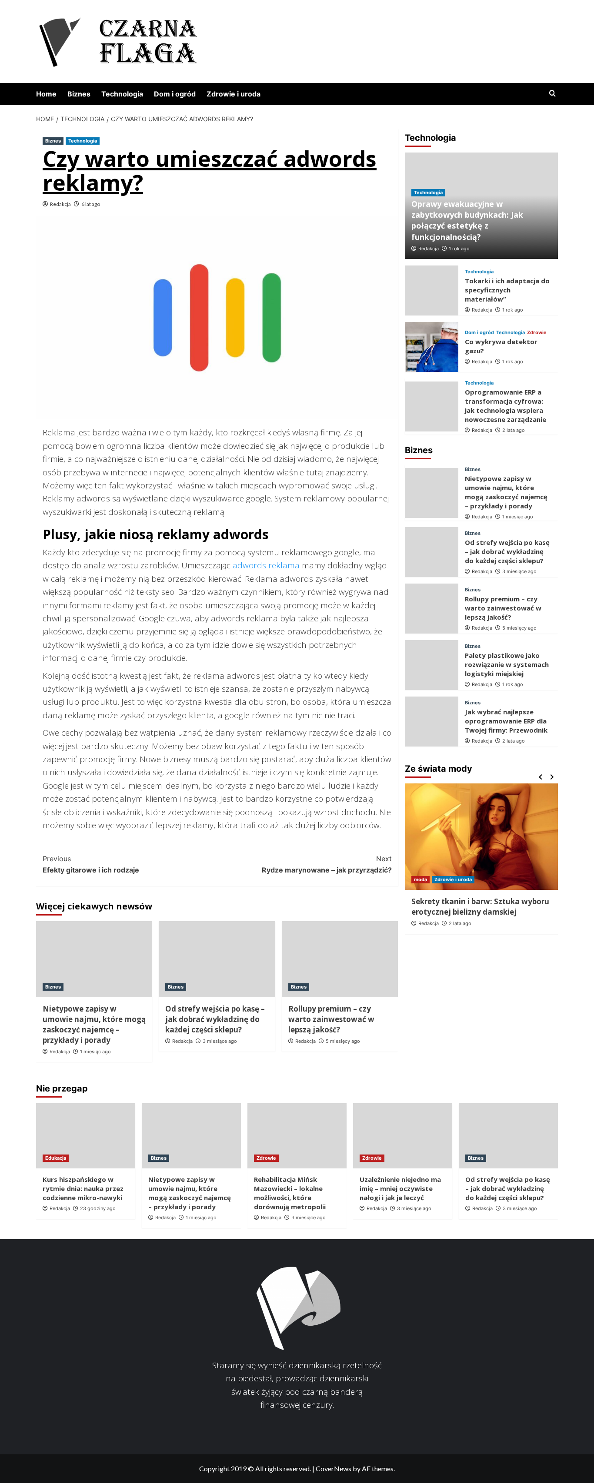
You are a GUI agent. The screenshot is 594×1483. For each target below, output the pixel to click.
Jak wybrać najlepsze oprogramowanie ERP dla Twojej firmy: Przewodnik (506, 720)
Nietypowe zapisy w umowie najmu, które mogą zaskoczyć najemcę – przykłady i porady (94, 1024)
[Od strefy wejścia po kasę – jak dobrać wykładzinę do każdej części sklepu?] (217, 959)
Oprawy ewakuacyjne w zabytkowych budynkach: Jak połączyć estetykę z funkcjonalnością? (467, 220)
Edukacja (55, 1158)
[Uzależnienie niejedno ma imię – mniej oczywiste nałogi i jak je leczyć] (402, 1135)
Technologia (122, 94)
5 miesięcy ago (343, 1041)
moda (420, 879)
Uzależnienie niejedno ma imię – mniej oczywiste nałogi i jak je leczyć (400, 1188)
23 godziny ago (98, 1208)
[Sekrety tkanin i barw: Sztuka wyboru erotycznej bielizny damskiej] (481, 836)
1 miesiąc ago (95, 1051)
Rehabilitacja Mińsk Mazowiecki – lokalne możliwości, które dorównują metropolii (290, 1193)
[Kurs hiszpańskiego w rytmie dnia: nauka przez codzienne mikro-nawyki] (85, 1135)
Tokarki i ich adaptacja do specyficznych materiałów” (507, 289)
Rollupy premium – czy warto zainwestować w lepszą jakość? (331, 1019)
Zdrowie (537, 332)
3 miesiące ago (220, 1041)
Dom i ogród (175, 94)
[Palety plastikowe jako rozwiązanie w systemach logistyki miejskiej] (431, 665)
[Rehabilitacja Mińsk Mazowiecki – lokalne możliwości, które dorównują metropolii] (297, 1135)
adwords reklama (266, 565)
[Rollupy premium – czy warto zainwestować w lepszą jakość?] (340, 959)
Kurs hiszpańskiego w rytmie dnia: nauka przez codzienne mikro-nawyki (83, 1188)
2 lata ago (513, 430)
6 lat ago (90, 204)
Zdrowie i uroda (233, 94)
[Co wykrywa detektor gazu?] (431, 347)
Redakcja (60, 204)
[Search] (552, 93)
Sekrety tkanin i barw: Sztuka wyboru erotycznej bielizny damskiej (480, 906)
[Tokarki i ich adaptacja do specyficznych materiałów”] (431, 290)
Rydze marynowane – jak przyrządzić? (326, 864)
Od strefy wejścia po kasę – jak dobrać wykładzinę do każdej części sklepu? (215, 1019)
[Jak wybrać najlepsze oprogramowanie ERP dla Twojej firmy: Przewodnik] (431, 721)
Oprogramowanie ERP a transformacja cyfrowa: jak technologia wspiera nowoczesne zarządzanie (505, 406)
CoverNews (333, 1468)
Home (46, 94)
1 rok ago (459, 249)
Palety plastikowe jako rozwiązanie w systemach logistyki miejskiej (507, 664)
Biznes (78, 94)
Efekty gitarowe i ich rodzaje (91, 864)
